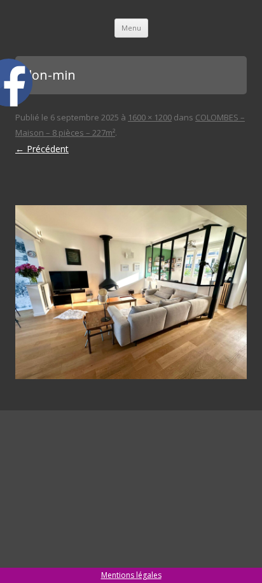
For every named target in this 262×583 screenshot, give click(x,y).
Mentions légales (131, 575)
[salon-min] (131, 292)
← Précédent (42, 149)
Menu (131, 27)
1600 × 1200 (150, 117)
